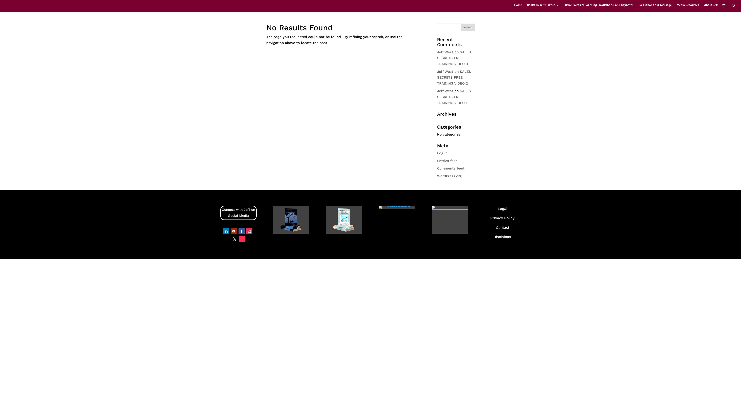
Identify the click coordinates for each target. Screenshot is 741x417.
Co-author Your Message (655, 6)
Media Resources (688, 6)
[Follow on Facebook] (242, 231)
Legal (502, 209)
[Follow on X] (235, 239)
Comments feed (450, 168)
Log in (442, 153)
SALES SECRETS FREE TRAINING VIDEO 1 (454, 97)
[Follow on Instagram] (249, 231)
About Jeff (711, 6)
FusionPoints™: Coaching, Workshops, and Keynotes (599, 6)
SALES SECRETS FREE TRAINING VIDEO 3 (454, 58)
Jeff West (445, 52)
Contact (502, 228)
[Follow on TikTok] (242, 239)
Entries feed (447, 161)
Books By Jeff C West (541, 6)
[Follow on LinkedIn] (226, 231)
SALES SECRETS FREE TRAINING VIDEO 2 (454, 77)
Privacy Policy (502, 218)
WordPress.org (449, 176)
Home (518, 6)
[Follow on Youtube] (234, 231)
